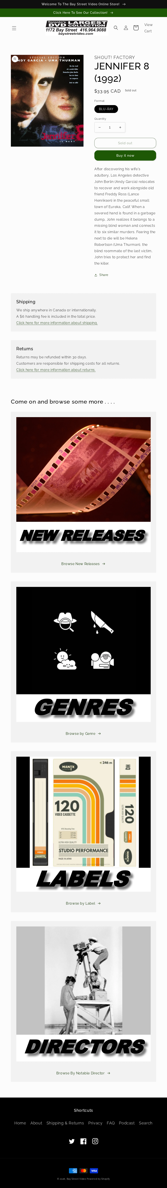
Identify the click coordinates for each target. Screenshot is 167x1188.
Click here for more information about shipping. (57, 323)
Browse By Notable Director (80, 1073)
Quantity (100, 118)
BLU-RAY (106, 109)
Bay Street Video (76, 1179)
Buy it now (125, 156)
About (36, 1123)
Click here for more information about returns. (56, 370)
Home (20, 1123)
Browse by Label (80, 903)
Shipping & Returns (65, 1123)
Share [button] (103, 275)
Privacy (95, 1123)
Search (146, 1123)
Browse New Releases (80, 564)
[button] (14, 28)
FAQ (111, 1123)
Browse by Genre (80, 734)
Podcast (127, 1123)
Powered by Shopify (98, 1179)
